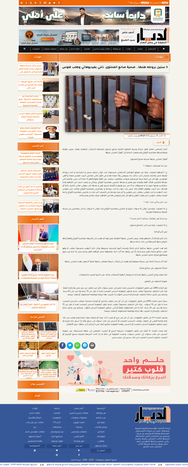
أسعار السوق (35, 437)
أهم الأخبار (38, 219)
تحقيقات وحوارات (49, 49)
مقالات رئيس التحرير (102, 49)
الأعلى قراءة (38, 317)
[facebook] (59, 3)
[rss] (35, 3)
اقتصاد (87, 49)
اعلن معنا (56, 446)
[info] (26, 3)
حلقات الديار (75, 49)
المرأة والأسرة (34, 418)
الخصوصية (35, 446)
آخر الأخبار (37, 146)
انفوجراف (101, 437)
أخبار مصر (152, 49)
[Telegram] (84, 345)
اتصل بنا (101, 451)
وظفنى (101, 441)
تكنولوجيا (36, 49)
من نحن (78, 446)
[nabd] (40, 3)
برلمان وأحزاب (101, 427)
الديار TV (57, 423)
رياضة (140, 49)
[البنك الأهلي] (94, 16)
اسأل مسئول (101, 446)
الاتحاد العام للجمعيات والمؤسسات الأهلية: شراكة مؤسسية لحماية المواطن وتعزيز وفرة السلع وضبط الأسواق (117, 465)
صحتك (79, 427)
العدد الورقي (78, 423)
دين (34, 427)
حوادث (128, 49)
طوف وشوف (57, 441)
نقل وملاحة (79, 441)
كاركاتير (101, 432)
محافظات (57, 427)
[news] (45, 3)
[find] (31, 3)
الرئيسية (101, 409)
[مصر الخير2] (115, 372)
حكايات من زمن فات (35, 423)
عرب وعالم (63, 49)
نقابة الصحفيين (35, 441)
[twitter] (54, 3)
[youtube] (49, 3)
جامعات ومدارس (79, 432)
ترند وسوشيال (56, 432)
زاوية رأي (101, 423)
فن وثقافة (117, 49)
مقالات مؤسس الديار (34, 432)
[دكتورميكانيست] (69, 37)
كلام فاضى (79, 437)
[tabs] (21, 3)
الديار (159, 143)
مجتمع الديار (56, 437)
